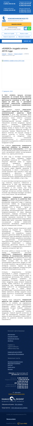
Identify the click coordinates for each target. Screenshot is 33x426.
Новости (10, 54)
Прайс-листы (11, 367)
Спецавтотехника (13, 336)
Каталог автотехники (16, 331)
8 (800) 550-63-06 (9, 4)
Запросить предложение (9, 36)
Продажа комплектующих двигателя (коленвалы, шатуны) (15, 363)
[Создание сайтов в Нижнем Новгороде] (22, 423)
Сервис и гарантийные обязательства (13, 346)
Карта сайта (17, 392)
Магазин (10, 369)
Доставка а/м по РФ (21, 383)
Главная (4, 54)
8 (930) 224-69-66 (9, 10)
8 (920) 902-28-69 (25, 12)
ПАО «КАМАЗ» (19, 404)
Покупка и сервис (24, 33)
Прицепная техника (13, 338)
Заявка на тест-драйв (9, 33)
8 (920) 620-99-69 (25, 4)
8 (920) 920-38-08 (25, 5)
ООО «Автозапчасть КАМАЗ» (19, 408)
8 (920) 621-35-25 (25, 10)
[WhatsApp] (29, 28)
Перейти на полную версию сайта (16, 394)
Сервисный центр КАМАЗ (15, 352)
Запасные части (14, 358)
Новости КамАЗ (18, 54)
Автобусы (10, 341)
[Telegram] (25, 28)
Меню (26, 41)
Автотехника (11, 334)
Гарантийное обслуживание (16, 354)
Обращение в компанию (24, 36)
